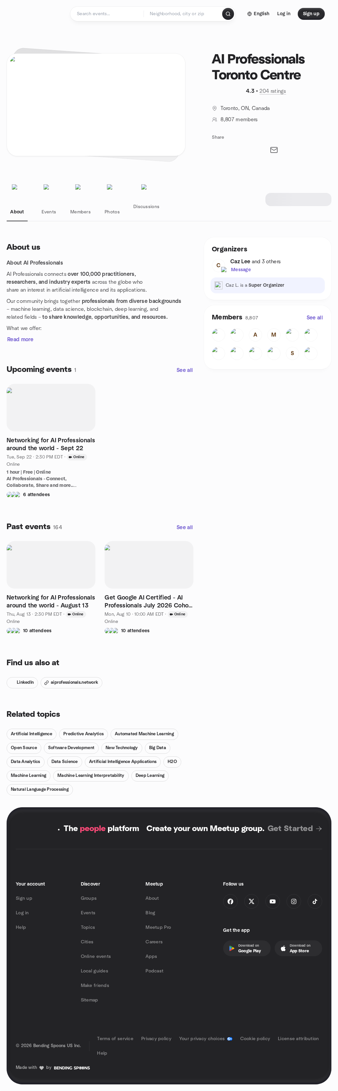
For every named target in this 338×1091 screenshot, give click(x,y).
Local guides (94, 971)
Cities (87, 942)
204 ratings (272, 91)
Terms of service (115, 1038)
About (152, 898)
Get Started (290, 829)
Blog (150, 913)
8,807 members (238, 119)
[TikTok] (315, 901)
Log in (22, 913)
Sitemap (89, 1000)
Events (88, 913)
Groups (89, 898)
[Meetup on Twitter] (251, 901)
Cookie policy (255, 1038)
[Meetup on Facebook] (230, 901)
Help (21, 927)
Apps (151, 956)
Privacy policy (156, 1038)
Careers (154, 942)
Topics (88, 927)
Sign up (24, 898)
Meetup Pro (158, 927)
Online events (96, 956)
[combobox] (183, 14)
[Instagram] (294, 901)
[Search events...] (228, 14)
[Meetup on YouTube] (272, 901)
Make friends (95, 985)
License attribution (298, 1038)
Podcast (154, 971)
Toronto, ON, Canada (245, 108)
